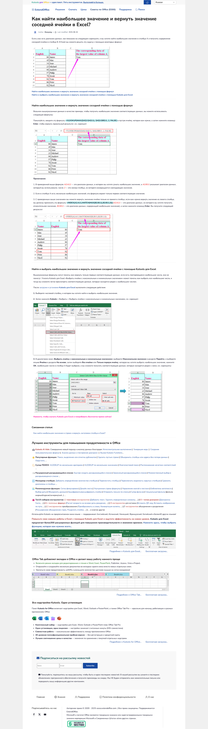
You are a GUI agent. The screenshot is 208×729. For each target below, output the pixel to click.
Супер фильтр (137, 492)
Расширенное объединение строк (51, 510)
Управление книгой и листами (135, 488)
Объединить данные (57, 492)
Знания (61, 697)
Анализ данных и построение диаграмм (80, 452)
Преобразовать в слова (89, 506)
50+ (141, 499)
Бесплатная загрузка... (157, 551)
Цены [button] (84, 9)
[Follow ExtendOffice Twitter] (39, 714)
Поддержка (84, 697)
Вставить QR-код (145, 503)
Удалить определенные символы (120, 499)
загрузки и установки (49, 287)
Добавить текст (97, 499)
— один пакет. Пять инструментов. (68, 2)
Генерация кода (140, 449)
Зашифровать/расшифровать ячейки (85, 492)
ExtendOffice (42, 9)
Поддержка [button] (125, 9)
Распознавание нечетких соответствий (158, 465)
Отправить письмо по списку (116, 492)
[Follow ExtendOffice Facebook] (34, 714)
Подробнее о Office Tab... (129, 594)
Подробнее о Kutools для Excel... (125, 551)
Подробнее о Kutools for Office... (125, 641)
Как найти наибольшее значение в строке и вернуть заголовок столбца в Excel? (69, 433)
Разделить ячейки (75, 510)
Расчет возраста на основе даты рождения (85, 503)
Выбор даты (40, 492)
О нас (151, 697)
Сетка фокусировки (69, 488)
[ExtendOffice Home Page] (147, 2)
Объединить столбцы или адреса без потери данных (144, 457)
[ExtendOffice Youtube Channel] (45, 714)
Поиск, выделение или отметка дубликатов (76, 457)
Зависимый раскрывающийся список (129, 473)
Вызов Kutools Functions (111, 452)
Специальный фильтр (155, 492)
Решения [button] (60, 9)
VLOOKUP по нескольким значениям (101, 465)
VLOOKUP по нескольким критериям (66, 465)
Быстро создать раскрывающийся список (92, 473)
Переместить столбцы (109, 480)
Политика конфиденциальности (119, 697)
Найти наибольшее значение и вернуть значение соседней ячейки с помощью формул (73, 91)
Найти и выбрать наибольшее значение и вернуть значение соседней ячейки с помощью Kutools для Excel (82, 95)
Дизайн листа (86, 488)
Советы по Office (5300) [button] (103, 9)
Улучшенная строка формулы (107, 488)
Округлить (40, 460)
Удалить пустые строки (108, 457)
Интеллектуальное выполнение (117, 449)
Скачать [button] (72, 9)
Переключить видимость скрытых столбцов (140, 480)
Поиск (141, 9)
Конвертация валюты (110, 506)
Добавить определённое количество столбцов (77, 480)
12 (65, 499)
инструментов (83, 499)
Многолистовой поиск (129, 465)
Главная (41, 697)
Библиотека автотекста (161, 488)
